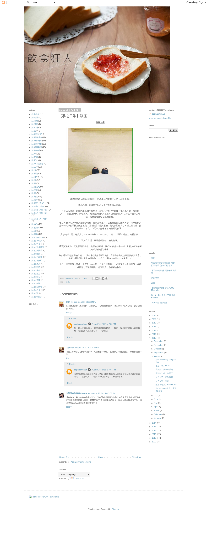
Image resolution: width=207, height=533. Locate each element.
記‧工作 (35, 167)
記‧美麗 (35, 196)
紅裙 (153, 258)
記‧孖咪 (35, 157)
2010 (154, 438)
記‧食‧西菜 (36, 290)
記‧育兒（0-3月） (39, 203)
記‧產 (34, 183)
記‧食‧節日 (36, 277)
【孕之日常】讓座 (161, 381)
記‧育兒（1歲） (38, 206)
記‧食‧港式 (36, 267)
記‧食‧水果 (36, 264)
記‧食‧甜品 (36, 273)
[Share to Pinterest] (106, 278)
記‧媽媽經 (36, 150)
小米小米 (70, 348)
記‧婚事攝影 (37, 140)
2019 (154, 323)
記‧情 (34, 170)
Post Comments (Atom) (81, 462)
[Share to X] (100, 278)
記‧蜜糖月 (36, 227)
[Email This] (94, 278)
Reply (68, 313)
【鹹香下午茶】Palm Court (165, 385)
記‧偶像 (35, 121)
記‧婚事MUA (37, 134)
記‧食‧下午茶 (37, 241)
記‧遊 (34, 231)
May (156, 403)
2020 (154, 319)
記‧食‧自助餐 (37, 287)
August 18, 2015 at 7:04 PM (104, 370)
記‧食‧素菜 (36, 280)
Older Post (136, 457)
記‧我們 (35, 173)
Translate (80, 478)
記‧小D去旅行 (37, 164)
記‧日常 (35, 177)
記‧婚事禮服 (37, 144)
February (158, 414)
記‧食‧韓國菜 (37, 297)
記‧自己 (35, 224)
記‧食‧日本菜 (37, 257)
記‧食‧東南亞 (37, 260)
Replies (72, 318)
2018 (154, 327)
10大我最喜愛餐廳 (159, 303)
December (159, 341)
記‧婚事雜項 (37, 147)
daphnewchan (80, 324)
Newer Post (64, 457)
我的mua (155, 278)
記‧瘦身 (35, 190)
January (158, 418)
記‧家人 (35, 160)
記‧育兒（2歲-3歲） (40, 210)
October (157, 349)
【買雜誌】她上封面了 (163, 373)
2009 (154, 442)
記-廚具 (35, 117)
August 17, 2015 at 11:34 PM (83, 302)
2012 (154, 430)
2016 (154, 334)
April (156, 407)
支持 (153, 283)
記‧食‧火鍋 (36, 270)
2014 (154, 423)
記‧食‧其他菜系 (38, 247)
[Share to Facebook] (103, 278)
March (157, 411)
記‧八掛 (35, 127)
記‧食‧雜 (35, 293)
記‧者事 (35, 200)
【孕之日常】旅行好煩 (163, 377)
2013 (154, 426)
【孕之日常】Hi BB (162, 366)
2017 (154, 330)
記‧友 (34, 131)
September (159, 352)
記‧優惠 (35, 124)
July (156, 395)
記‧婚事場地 (37, 137)
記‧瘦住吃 (36, 187)
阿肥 (68, 302)
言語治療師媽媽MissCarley (78, 393)
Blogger (115, 509)
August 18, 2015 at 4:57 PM (87, 348)
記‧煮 (34, 180)
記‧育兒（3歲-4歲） (40, 213)
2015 (154, 338)
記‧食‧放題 (36, 254)
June (156, 399)
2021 (154, 315)
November (159, 345)
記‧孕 (68, 282)
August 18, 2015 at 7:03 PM (104, 324)
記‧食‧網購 (36, 283)
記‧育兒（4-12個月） (41, 219)
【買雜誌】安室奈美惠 (163, 369)
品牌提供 (35, 114)
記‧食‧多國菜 (37, 250)
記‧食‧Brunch (37, 237)
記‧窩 (34, 193)
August (157, 356)
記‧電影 (35, 234)
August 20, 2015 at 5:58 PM (103, 393)
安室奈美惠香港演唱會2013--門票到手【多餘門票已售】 (163, 264)
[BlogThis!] (97, 278)
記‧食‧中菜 (36, 244)
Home (101, 457)
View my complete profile (160, 118)
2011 (154, 434)
